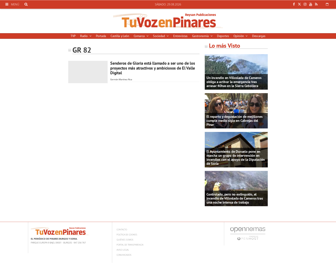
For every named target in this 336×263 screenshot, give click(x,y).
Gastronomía (201, 36)
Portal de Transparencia (130, 244)
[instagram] (305, 4)
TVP (73, 36)
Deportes (223, 36)
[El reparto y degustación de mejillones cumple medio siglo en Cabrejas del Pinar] (236, 110)
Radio (84, 36)
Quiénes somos (125, 239)
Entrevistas (180, 36)
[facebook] (294, 4)
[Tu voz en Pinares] (168, 21)
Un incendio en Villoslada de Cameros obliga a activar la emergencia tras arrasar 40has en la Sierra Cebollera (233, 81)
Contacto (122, 229)
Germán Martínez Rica (121, 79)
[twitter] (299, 4)
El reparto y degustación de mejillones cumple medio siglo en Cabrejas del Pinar (234, 120)
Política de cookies (127, 234)
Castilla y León (120, 36)
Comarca (140, 36)
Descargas (258, 36)
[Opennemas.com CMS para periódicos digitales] (247, 233)
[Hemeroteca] (327, 4)
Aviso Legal (123, 249)
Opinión (239, 36)
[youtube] (310, 4)
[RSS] (316, 4)
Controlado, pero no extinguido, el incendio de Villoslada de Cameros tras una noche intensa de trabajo (234, 198)
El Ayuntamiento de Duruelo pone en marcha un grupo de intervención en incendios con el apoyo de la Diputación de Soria (235, 157)
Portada (101, 36)
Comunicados (124, 254)
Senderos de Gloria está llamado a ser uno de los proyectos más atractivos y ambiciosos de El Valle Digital (152, 67)
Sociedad (159, 36)
